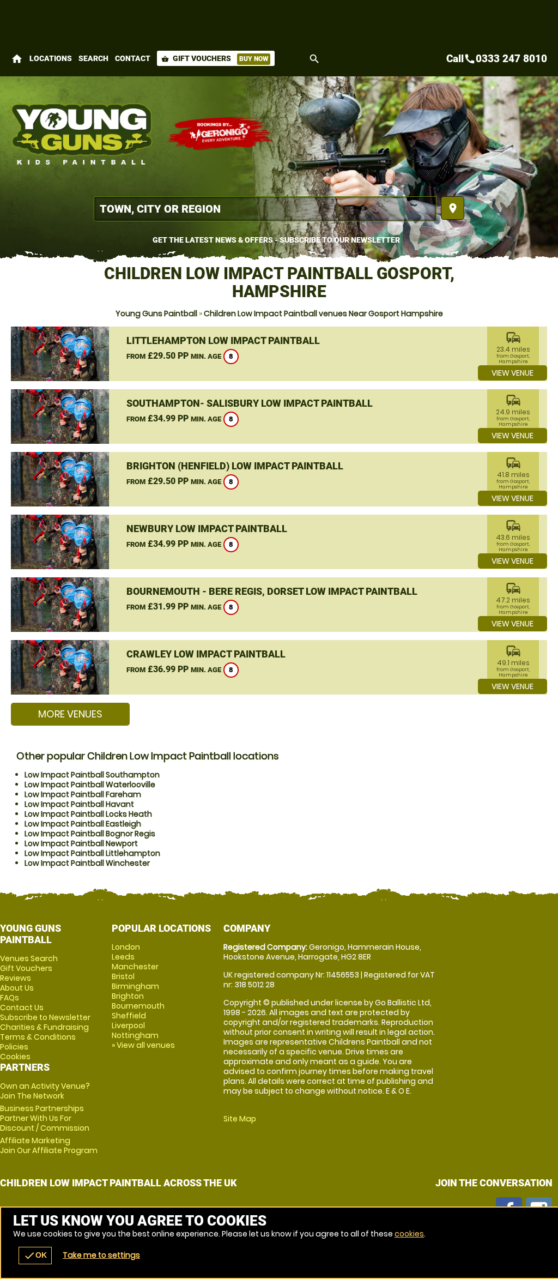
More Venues (70, 714)
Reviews (15, 978)
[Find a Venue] (265, 208)
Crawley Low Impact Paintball (206, 654)
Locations (50, 58)
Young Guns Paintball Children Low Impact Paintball (83, 133)
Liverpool (128, 1025)
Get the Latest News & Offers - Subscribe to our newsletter (276, 240)
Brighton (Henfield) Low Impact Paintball (234, 466)
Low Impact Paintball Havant (79, 804)
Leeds (123, 956)
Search (93, 58)
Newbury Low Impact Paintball (206, 528)
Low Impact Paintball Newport (81, 843)
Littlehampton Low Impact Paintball (223, 340)
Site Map (239, 1118)
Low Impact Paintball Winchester (87, 863)
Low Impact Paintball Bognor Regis (90, 833)
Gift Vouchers (214, 58)
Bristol (123, 976)
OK (35, 1256)
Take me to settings (101, 1255)
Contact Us (22, 1007)
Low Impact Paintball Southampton (92, 774)
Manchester (135, 966)
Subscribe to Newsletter (45, 1017)
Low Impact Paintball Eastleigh (83, 823)
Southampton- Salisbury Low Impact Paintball (249, 403)
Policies (14, 1046)
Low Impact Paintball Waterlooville (90, 784)
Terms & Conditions (38, 1036)
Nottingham (135, 1035)
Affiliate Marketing (49, 1145)
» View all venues (143, 1045)
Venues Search (29, 958)
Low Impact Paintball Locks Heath (88, 814)
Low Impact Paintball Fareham (83, 794)
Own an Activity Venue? (45, 1091)
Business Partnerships (44, 1118)
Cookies (15, 1056)
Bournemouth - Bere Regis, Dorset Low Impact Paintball (271, 591)
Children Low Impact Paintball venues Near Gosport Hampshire (323, 313)
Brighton (128, 996)
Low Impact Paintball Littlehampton (92, 853)
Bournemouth (138, 1005)
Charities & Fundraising (44, 1027)
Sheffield (129, 1015)
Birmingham (135, 986)
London (126, 947)
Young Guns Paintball (156, 313)
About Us (17, 987)
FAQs (9, 997)
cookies (409, 1233)
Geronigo (220, 133)
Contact (132, 58)
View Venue (512, 372)
